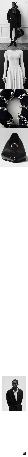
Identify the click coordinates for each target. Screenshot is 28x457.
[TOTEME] (14, 2)
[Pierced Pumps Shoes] (14, 147)
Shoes (14, 160)
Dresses (14, 81)
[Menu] (3, 2)
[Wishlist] (21, 2)
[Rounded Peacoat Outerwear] (14, 25)
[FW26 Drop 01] (14, 393)
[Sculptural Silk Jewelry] (14, 108)
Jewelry (14, 120)
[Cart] (25, 2)
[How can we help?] (24, 453)
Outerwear (14, 42)
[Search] (7, 2)
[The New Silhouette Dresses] (14, 69)
